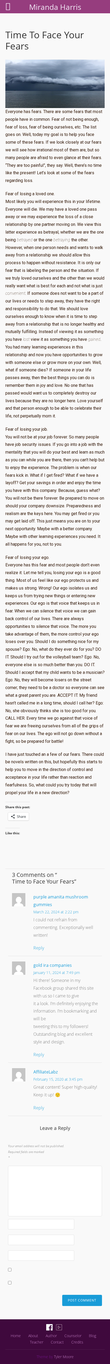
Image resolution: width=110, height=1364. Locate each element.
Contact (57, 1342)
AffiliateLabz (45, 1072)
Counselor (72, 1335)
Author (51, 1335)
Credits (77, 1342)
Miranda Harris (55, 7)
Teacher (36, 1342)
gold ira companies (52, 965)
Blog (92, 1335)
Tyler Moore (64, 1356)
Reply (38, 948)
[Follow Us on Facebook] (49, 1327)
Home (16, 1335)
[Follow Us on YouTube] (59, 1327)
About (33, 1335)
